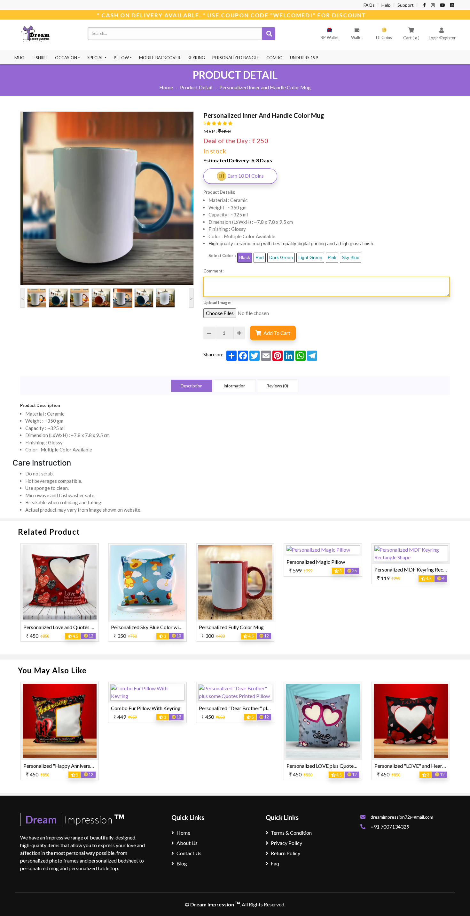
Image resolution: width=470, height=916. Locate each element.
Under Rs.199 (304, 57)
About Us (187, 843)
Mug (19, 57)
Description (191, 385)
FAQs (369, 5)
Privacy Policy (286, 843)
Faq (275, 863)
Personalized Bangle (235, 57)
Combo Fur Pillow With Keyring (58, 708)
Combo (274, 57)
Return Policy (285, 853)
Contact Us (188, 853)
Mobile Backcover (159, 57)
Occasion (66, 57)
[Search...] (268, 33)
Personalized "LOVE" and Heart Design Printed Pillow (346, 766)
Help (386, 5)
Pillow (121, 57)
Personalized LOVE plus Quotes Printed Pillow (249, 766)
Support (405, 5)
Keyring (196, 57)
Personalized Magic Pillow (228, 562)
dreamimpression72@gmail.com (402, 817)
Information (234, 385)
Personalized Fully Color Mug (143, 627)
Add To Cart (276, 333)
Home (166, 87)
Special (95, 57)
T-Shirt (40, 57)
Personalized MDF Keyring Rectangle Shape (334, 569)
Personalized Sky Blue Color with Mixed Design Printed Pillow (91, 627)
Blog (181, 863)
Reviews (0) (277, 385)
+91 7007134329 (390, 826)
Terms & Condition (291, 833)
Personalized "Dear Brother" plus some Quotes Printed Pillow (178, 708)
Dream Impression (212, 904)
